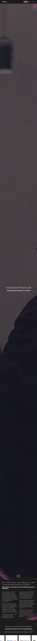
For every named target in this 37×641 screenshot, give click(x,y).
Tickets (26, 1)
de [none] (32, 1)
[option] (34, 2)
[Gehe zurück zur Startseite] (8, 2)
